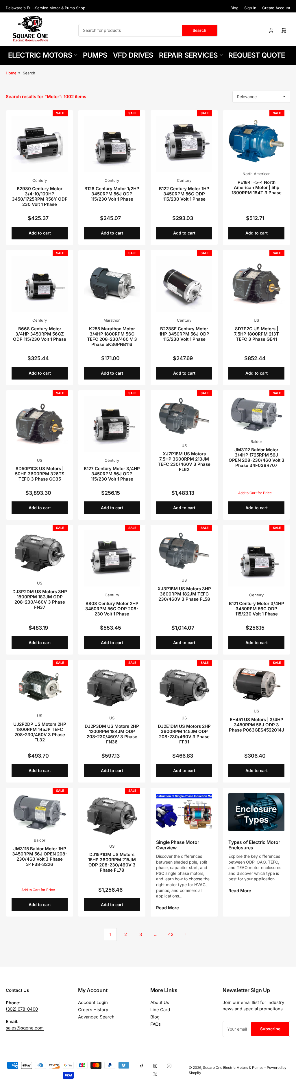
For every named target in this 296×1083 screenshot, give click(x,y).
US (256, 320)
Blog (234, 8)
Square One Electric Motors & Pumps (233, 1067)
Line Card (160, 1009)
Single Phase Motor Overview (177, 845)
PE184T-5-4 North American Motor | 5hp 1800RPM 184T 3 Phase (257, 187)
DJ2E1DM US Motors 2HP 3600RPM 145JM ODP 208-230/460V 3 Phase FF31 (184, 734)
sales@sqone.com (25, 1028)
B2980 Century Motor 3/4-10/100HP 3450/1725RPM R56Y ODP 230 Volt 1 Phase (40, 196)
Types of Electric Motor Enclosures (254, 845)
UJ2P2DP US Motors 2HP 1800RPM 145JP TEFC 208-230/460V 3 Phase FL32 (39, 732)
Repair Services (188, 55)
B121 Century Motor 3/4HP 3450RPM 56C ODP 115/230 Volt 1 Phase (256, 609)
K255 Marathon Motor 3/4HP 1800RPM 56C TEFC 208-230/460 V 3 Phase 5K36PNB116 (112, 336)
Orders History (93, 1009)
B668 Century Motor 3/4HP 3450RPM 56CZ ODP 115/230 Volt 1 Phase (39, 334)
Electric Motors (40, 55)
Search (199, 30)
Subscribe (270, 1028)
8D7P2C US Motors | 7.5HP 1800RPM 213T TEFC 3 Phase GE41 (256, 334)
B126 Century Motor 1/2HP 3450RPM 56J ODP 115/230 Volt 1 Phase (111, 194)
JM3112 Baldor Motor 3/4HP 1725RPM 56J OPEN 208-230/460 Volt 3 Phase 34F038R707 (256, 457)
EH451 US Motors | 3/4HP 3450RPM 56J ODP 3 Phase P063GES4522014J (256, 725)
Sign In (250, 8)
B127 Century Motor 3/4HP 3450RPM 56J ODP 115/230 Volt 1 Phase (112, 474)
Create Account (276, 8)
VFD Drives (133, 55)
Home (11, 73)
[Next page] (186, 934)
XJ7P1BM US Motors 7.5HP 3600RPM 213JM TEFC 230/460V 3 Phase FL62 (184, 461)
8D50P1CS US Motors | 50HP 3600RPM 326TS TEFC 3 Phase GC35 (39, 474)
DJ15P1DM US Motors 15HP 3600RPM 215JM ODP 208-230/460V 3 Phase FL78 (112, 862)
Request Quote (256, 55)
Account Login (93, 1002)
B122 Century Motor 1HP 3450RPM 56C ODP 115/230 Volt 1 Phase (184, 194)
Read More (167, 907)
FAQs (155, 1024)
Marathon (112, 320)
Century (39, 180)
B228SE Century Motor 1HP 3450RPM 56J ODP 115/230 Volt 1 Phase (184, 334)
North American (257, 173)
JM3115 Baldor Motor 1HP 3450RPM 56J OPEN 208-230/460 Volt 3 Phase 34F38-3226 (39, 856)
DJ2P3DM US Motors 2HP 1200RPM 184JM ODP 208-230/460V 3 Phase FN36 (112, 734)
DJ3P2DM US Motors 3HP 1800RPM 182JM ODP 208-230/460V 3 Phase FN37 (39, 599)
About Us (159, 1002)
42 (170, 934)
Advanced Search (96, 1017)
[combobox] (148, 30)
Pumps (95, 55)
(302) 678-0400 (22, 1009)
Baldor (256, 441)
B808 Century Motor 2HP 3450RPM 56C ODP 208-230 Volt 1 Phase (111, 609)
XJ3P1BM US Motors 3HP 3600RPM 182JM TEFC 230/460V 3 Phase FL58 (184, 594)
